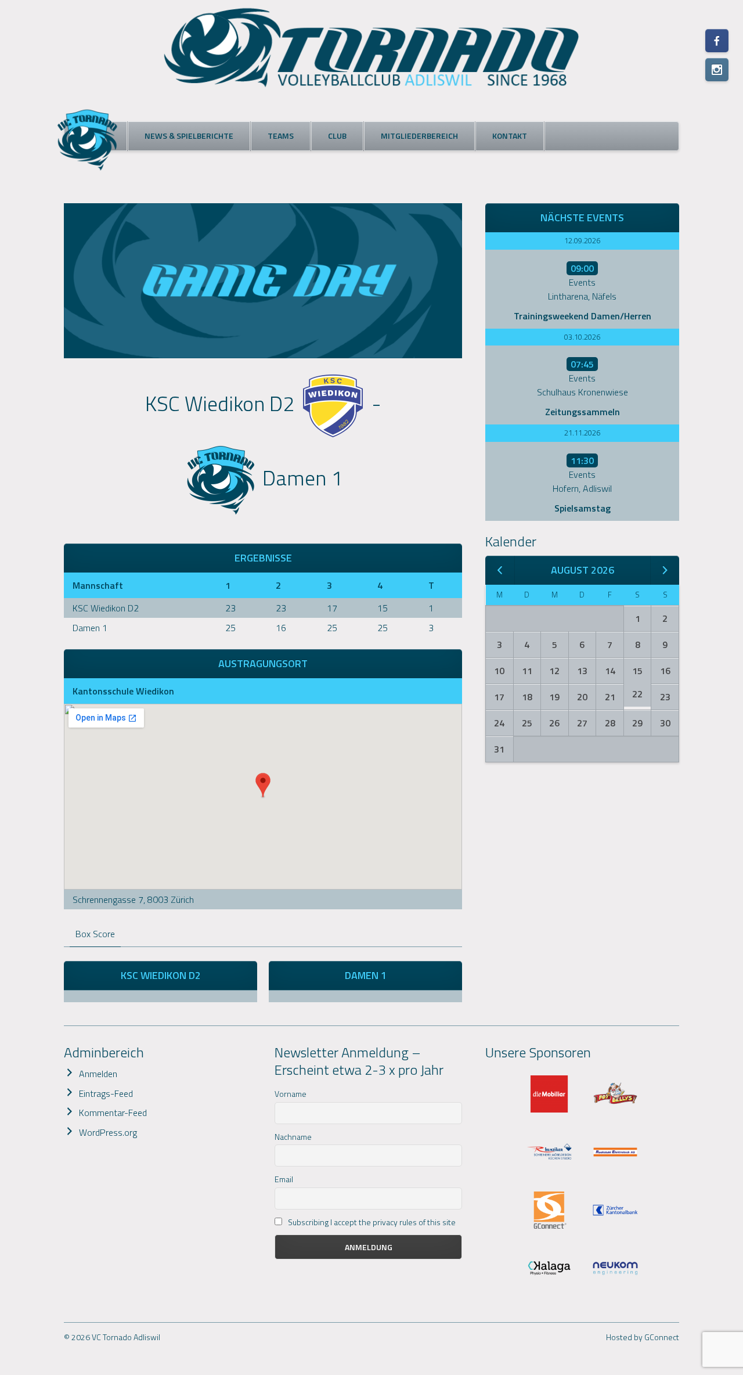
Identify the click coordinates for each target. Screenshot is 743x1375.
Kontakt (509, 135)
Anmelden (98, 1074)
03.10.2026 (582, 337)
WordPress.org (108, 1132)
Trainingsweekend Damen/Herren (582, 316)
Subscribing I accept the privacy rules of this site (371, 1222)
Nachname (293, 1137)
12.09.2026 (582, 240)
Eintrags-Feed (106, 1093)
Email (284, 1179)
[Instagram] (716, 69)
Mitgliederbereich (419, 135)
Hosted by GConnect (642, 1337)
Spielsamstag (582, 508)
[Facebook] (716, 40)
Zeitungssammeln (582, 412)
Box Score (95, 934)
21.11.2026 (582, 432)
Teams (281, 135)
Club (337, 135)
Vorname (290, 1094)
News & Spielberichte (189, 135)
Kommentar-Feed (113, 1113)
